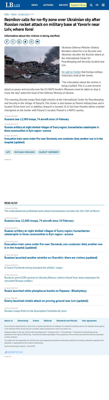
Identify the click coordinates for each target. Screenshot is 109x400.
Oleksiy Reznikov (49, 152)
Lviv (8, 152)
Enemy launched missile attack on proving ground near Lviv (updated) (46, 301)
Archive (63, 5)
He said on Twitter (71, 72)
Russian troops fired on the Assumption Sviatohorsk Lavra (35, 311)
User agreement (89, 320)
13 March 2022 (23, 14)
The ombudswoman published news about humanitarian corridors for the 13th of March (52, 211)
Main (6, 14)
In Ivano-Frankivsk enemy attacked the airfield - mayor (33, 267)
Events (36, 320)
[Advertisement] (54, 179)
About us (8, 320)
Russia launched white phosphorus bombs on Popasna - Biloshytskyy (45, 291)
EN (97, 4)
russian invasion (24, 152)
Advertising (23, 320)
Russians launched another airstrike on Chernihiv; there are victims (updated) (50, 257)
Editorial (48, 320)
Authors (48, 5)
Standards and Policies (66, 320)
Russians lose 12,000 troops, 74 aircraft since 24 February (36, 119)
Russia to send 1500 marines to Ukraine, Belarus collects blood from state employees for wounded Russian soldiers (52, 279)
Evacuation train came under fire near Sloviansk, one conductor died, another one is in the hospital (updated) (53, 140)
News (35, 5)
